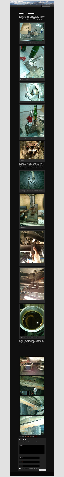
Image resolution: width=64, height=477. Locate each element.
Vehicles (20, 6)
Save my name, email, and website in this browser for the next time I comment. (29, 468)
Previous (46, 8)
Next (49, 8)
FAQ (17, 6)
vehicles (28, 436)
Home (14, 6)
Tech (25, 436)
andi (30, 436)
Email (21, 461)
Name (21, 457)
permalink (35, 436)
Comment (21, 445)
